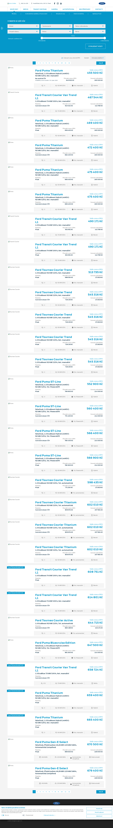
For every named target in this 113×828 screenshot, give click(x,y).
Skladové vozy (60, 14)
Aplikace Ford (97, 14)
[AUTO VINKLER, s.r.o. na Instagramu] (58, 3)
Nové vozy (14, 9)
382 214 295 (24, 3)
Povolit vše (99, 808)
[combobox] (23, 26)
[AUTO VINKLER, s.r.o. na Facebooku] (55, 3)
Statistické (29, 815)
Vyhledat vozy (95, 46)
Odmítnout (99, 816)
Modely (14, 14)
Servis (25, 9)
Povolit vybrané (99, 812)
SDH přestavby (84, 9)
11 (65, 63)
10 (62, 63)
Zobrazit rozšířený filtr (15, 38)
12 (69, 63)
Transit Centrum (40, 9)
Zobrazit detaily (49, 815)
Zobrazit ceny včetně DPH (72, 58)
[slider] (42, 38)
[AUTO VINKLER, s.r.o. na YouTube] (61, 3)
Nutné (7, 815)
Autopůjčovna (68, 9)
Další (101, 63)
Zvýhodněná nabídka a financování (36, 14)
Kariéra (54, 9)
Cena (73, 36)
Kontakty (99, 9)
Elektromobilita (79, 14)
